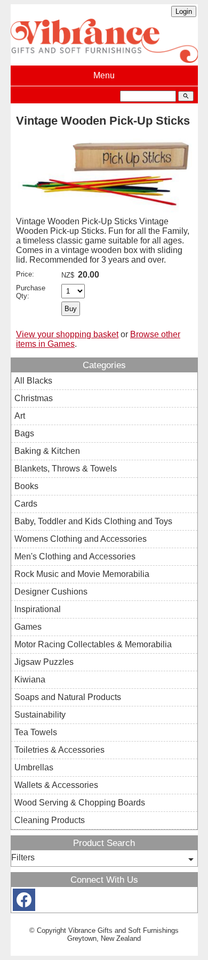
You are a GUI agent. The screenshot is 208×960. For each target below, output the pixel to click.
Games (28, 626)
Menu (104, 75)
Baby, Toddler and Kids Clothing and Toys (93, 521)
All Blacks (33, 380)
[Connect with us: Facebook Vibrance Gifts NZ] (24, 902)
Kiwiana (29, 679)
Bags (24, 433)
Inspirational (37, 609)
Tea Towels (35, 732)
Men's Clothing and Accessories (74, 556)
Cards (25, 503)
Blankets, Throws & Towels (65, 468)
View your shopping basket (67, 334)
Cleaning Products (49, 820)
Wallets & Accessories (56, 785)
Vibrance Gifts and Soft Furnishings (123, 930)
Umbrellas (33, 767)
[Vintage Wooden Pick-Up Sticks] (104, 213)
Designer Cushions (50, 591)
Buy (71, 309)
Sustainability (40, 714)
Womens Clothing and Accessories (80, 538)
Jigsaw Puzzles (44, 661)
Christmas (33, 398)
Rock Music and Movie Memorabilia (81, 574)
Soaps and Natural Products (67, 697)
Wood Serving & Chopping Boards (79, 802)
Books (26, 486)
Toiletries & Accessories (59, 749)
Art (19, 415)
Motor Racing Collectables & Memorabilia (93, 644)
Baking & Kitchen (47, 450)
